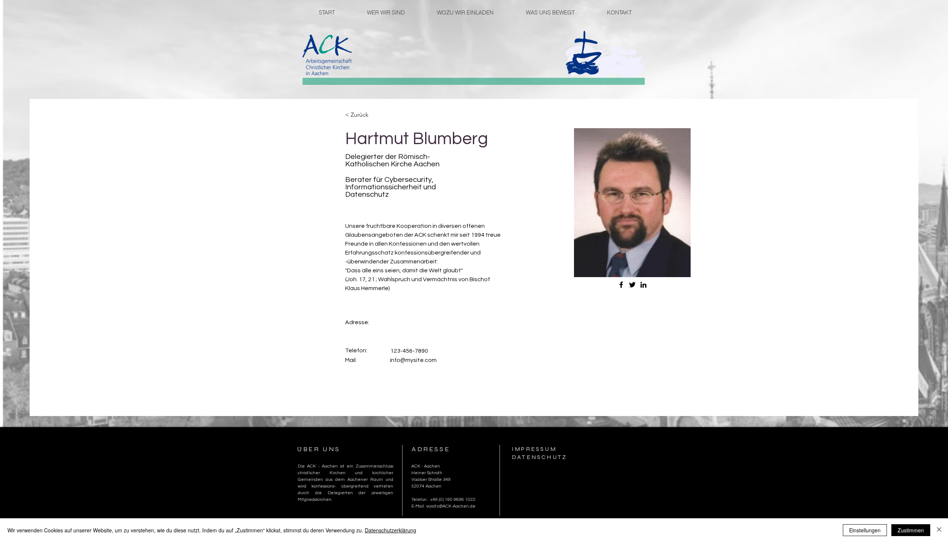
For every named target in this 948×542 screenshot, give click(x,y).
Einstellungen (865, 530)
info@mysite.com (413, 360)
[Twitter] (632, 284)
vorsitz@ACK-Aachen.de (450, 506)
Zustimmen (911, 530)
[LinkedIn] (643, 284)
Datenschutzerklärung (390, 530)
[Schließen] (939, 530)
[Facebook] (621, 284)
